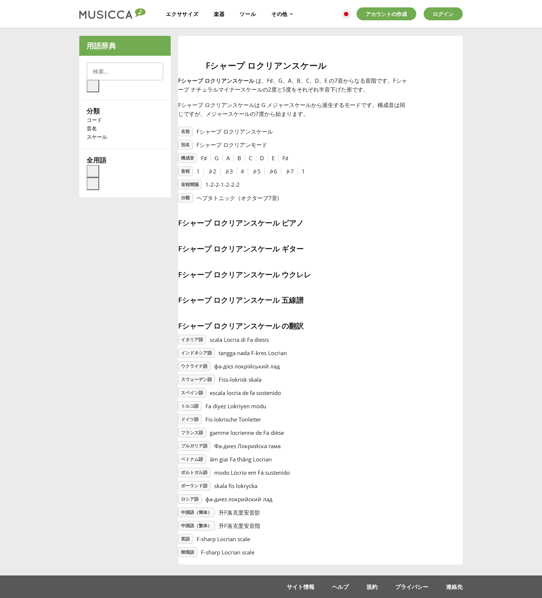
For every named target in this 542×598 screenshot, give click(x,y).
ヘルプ (340, 586)
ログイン (443, 13)
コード (94, 119)
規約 (372, 586)
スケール (97, 136)
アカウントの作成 (386, 13)
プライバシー (411, 586)
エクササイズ (182, 13)
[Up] (93, 171)
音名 (92, 128)
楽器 (219, 13)
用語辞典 (101, 46)
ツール (248, 13)
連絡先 (454, 586)
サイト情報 (301, 586)
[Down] (93, 184)
